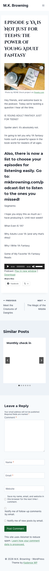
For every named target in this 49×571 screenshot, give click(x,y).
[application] (24, 266)
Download (9, 274)
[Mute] (33, 266)
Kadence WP (30, 562)
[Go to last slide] (7, 360)
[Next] (41, 360)
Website (10, 488)
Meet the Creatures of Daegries (10, 306)
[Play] (8, 266)
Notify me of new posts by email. (25, 520)
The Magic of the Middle (36, 304)
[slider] (39, 266)
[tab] (19, 385)
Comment (10, 417)
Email (9, 475)
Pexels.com (39, 92)
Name (10, 462)
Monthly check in (19, 343)
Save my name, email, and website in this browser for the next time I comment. (25, 499)
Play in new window (25, 271)
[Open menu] (43, 5)
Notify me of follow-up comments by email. (23, 513)
